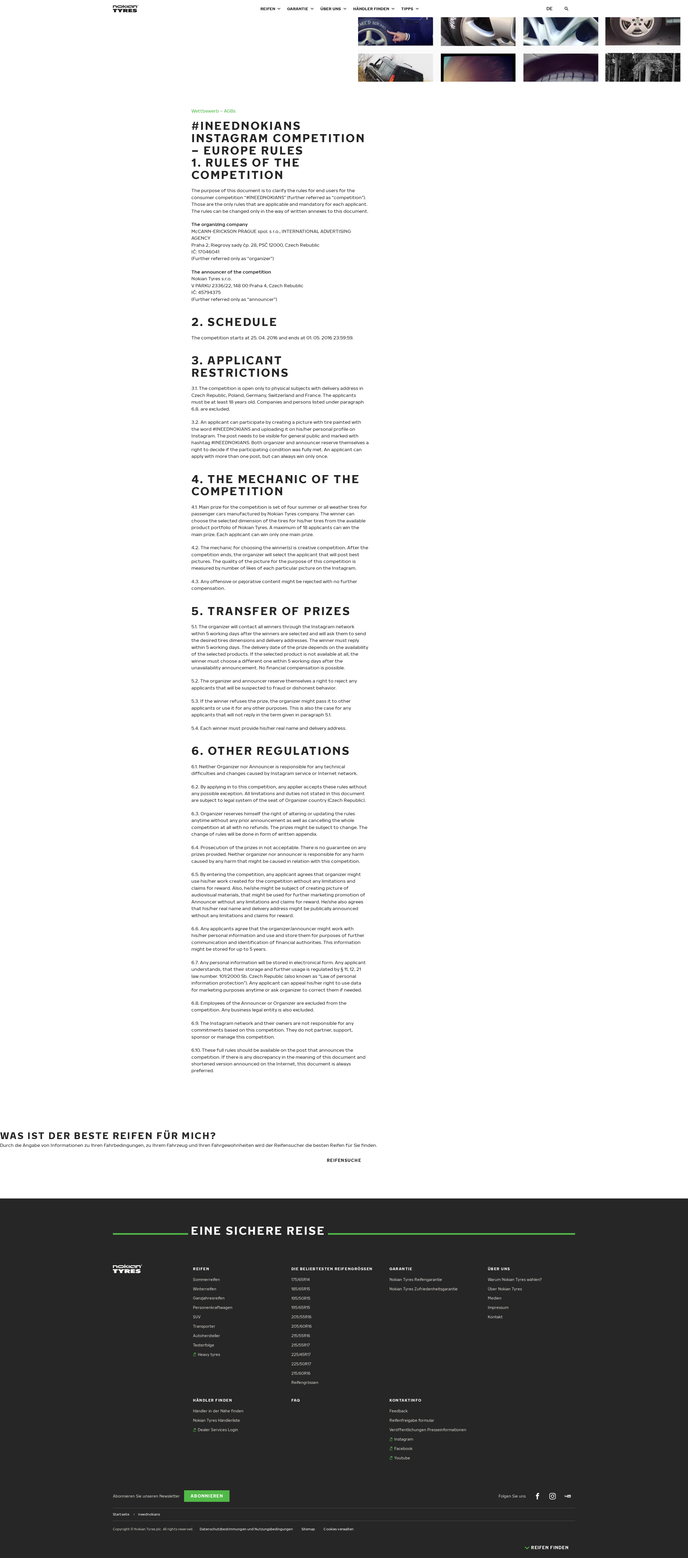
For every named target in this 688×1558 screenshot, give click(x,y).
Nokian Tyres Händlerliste (216, 1420)
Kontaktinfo (405, 1400)
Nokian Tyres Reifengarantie (415, 1279)
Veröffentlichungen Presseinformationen (427, 1429)
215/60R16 (300, 1373)
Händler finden (371, 8)
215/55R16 (300, 1335)
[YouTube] (567, 1496)
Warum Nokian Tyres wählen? (515, 1279)
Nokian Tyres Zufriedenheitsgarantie (423, 1289)
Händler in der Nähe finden (218, 1411)
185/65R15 (300, 1289)
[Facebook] (537, 1496)
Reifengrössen (304, 1382)
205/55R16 (301, 1317)
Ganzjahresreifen (209, 1298)
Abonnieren (207, 1496)
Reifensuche (344, 1160)
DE (549, 8)
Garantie (297, 8)
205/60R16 (301, 1326)
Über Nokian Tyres (505, 1289)
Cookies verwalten (339, 1529)
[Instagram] (552, 1496)
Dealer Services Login (218, 1429)
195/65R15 (300, 1307)
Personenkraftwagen (212, 1307)
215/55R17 (300, 1345)
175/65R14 (300, 1279)
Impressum (498, 1307)
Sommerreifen (206, 1279)
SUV (196, 1317)
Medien (494, 1298)
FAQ (295, 1400)
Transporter (204, 1326)
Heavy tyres (209, 1354)
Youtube (402, 1458)
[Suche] (566, 8)
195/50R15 (300, 1298)
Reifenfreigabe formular (411, 1420)
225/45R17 (301, 1354)
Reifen (267, 8)
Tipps (407, 8)
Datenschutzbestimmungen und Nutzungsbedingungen (246, 1529)
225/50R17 (301, 1364)
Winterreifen (204, 1289)
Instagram (403, 1439)
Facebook (403, 1448)
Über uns (330, 8)
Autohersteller (206, 1335)
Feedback (398, 1411)
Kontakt (495, 1317)
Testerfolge (203, 1345)
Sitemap (308, 1529)
